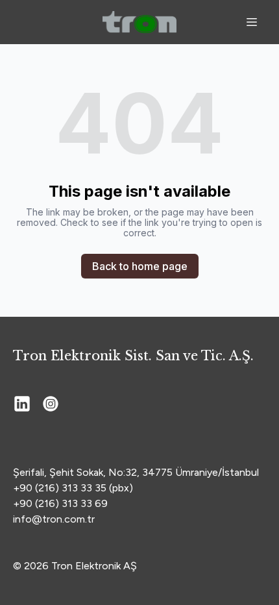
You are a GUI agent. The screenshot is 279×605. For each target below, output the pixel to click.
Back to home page (140, 266)
